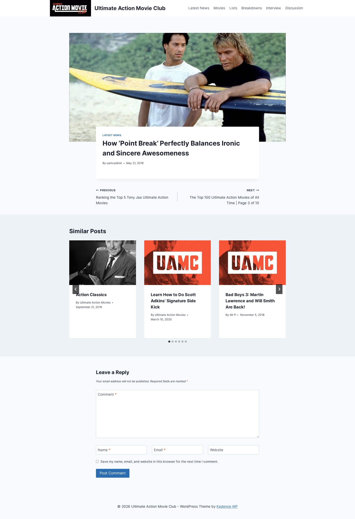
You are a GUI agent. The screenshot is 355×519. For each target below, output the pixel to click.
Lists (233, 8)
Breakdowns (251, 8)
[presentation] (102, 262)
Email (160, 450)
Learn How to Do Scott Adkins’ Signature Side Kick (173, 300)
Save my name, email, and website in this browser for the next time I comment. (159, 461)
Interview (273, 8)
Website (216, 450)
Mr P (233, 314)
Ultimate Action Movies (95, 302)
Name (104, 450)
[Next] (279, 289)
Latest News (198, 8)
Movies (219, 8)
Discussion (294, 8)
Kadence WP (227, 506)
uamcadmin (114, 163)
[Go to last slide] (76, 289)
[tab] (169, 342)
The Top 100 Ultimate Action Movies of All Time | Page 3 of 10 (224, 197)
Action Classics (91, 294)
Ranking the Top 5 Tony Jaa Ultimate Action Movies (132, 197)
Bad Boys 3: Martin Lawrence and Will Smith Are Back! (250, 300)
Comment (107, 394)
